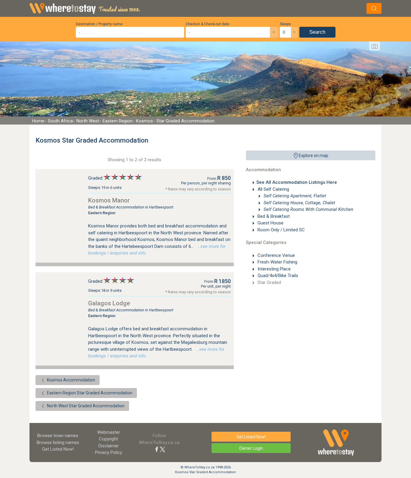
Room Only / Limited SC (280, 230)
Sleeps (285, 24)
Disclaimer (108, 446)
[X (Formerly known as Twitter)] (162, 449)
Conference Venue (275, 255)
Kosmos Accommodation (70, 380)
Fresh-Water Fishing (276, 262)
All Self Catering (272, 189)
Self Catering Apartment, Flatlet (294, 196)
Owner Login (251, 448)
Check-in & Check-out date (207, 24)
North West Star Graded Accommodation (85, 405)
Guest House (269, 223)
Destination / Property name (99, 24)
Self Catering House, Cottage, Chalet (298, 202)
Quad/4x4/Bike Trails (277, 275)
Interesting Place (273, 269)
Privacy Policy (108, 452)
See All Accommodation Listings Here (296, 182)
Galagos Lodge (109, 303)
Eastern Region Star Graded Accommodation (89, 392)
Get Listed (58, 449)
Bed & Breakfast (273, 216)
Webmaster (108, 432)
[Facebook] (157, 449)
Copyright (108, 439)
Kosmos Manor (109, 200)
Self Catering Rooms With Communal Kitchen (307, 209)
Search (317, 32)
